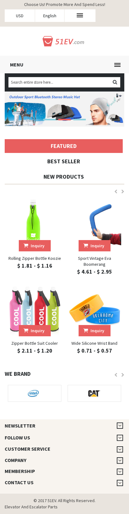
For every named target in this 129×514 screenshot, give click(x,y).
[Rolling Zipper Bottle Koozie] (34, 224)
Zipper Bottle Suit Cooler (34, 343)
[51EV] (65, 40)
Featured (64, 145)
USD (19, 15)
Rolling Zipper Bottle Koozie (34, 258)
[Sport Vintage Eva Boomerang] (94, 224)
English (49, 15)
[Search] (114, 82)
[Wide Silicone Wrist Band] (94, 309)
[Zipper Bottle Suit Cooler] (34, 309)
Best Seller (63, 161)
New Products (64, 176)
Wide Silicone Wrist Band (94, 343)
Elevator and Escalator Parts (31, 507)
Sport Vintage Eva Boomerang (94, 261)
